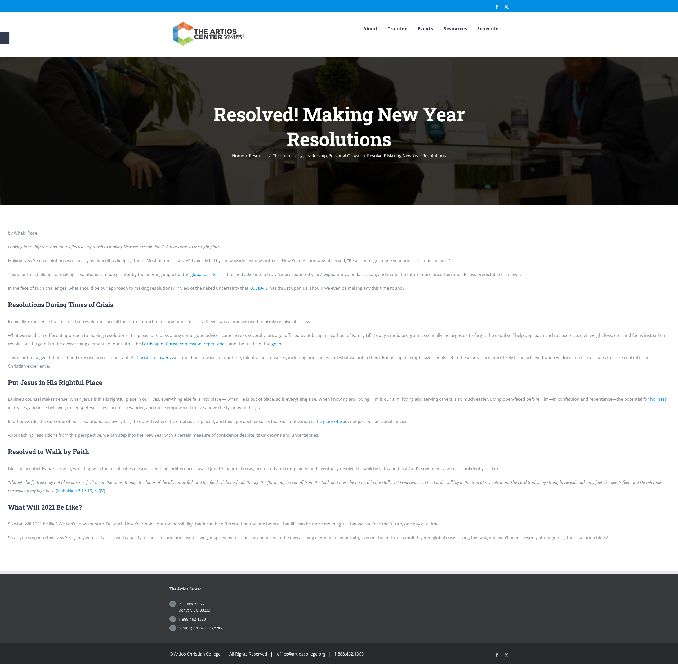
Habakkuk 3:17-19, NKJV (80, 491)
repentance (215, 344)
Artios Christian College (197, 654)
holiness (658, 399)
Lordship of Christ (160, 344)
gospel (278, 344)
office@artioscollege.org (301, 654)
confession (191, 344)
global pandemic (207, 274)
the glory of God (331, 421)
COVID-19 (258, 288)
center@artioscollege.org (201, 627)
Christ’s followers (154, 357)
